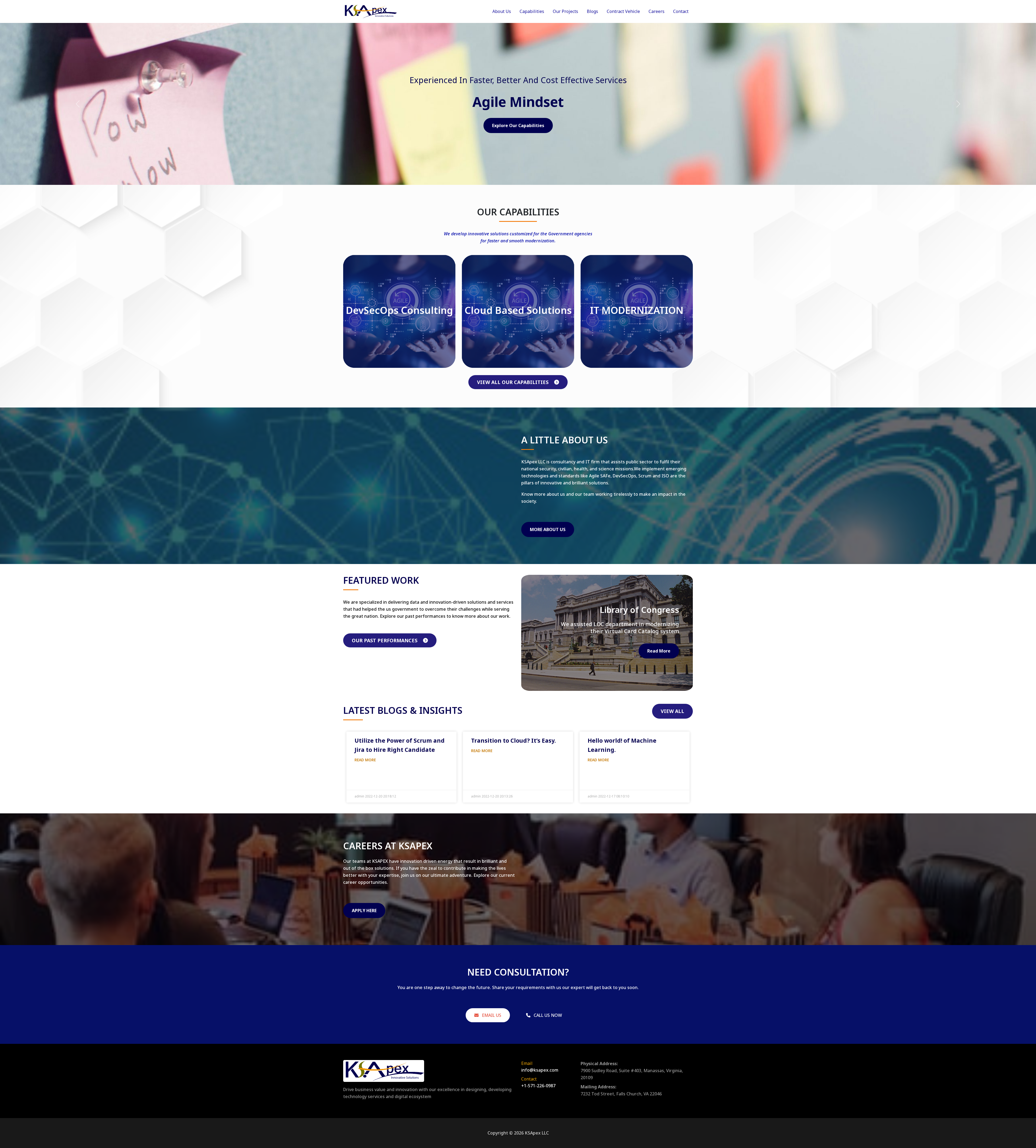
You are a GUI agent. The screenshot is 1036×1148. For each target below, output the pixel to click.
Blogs (592, 11)
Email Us (491, 1015)
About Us (501, 11)
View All (672, 711)
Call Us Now (547, 1015)
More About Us (547, 529)
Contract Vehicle (623, 11)
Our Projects (565, 11)
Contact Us (518, 125)
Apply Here (364, 910)
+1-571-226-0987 (538, 1086)
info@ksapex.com (539, 1070)
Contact (681, 11)
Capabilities (532, 11)
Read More (658, 651)
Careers (656, 11)
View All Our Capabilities (513, 382)
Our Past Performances (385, 640)
